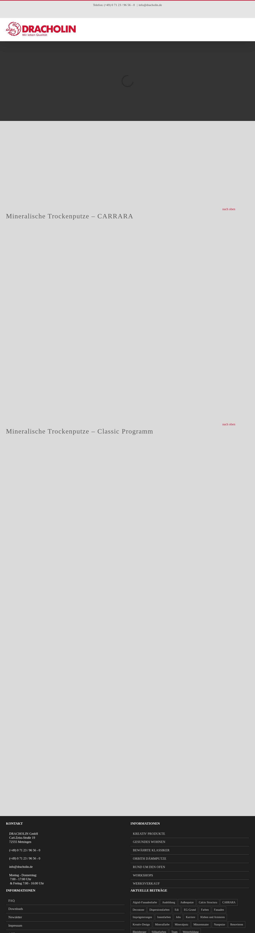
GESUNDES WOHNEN (149, 842)
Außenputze (187, 902)
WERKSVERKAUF (146, 883)
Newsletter (15, 917)
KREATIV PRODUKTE (149, 833)
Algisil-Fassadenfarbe (145, 902)
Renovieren (236, 924)
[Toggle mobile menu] (247, 29)
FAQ (11, 900)
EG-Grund (190, 909)
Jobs (178, 917)
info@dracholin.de (150, 5)
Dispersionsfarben (159, 909)
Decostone (138, 909)
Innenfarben (164, 917)
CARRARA (228, 902)
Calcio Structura (208, 902)
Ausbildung (168, 902)
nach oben (228, 209)
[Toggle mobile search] (240, 29)
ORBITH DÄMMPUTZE (149, 858)
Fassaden (219, 909)
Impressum (15, 925)
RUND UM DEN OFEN (149, 867)
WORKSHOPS (143, 875)
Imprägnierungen (142, 917)
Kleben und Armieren (212, 917)
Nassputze (219, 924)
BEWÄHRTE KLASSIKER (151, 850)
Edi (177, 909)
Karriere (190, 917)
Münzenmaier (201, 924)
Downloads (15, 908)
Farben (205, 909)
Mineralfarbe (162, 924)
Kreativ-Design (141, 924)
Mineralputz (181, 924)
